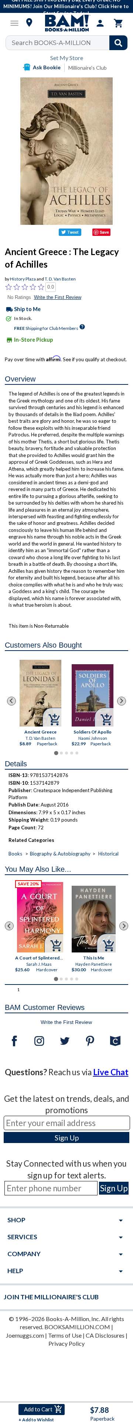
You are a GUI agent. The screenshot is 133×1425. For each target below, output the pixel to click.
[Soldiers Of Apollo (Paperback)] (92, 695)
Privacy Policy (66, 1343)
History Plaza (23, 279)
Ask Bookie (47, 67)
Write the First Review (57, 297)
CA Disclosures (105, 1335)
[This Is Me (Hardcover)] (94, 919)
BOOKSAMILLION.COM (77, 1326)
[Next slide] (121, 701)
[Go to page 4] (71, 753)
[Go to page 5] (76, 753)
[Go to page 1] (56, 753)
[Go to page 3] (66, 753)
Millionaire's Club (87, 68)
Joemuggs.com (25, 1335)
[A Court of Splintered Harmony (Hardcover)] (40, 917)
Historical (108, 854)
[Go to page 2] (61, 753)
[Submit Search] (118, 42)
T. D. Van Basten (60, 279)
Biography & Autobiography (60, 854)
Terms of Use (65, 1335)
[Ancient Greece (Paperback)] (40, 693)
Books (15, 854)
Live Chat (111, 1072)
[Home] (66, 23)
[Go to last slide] (11, 701)
